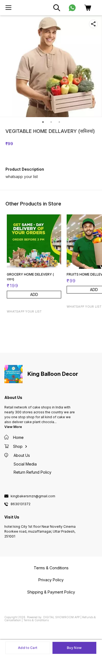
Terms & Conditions (36, 620)
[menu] (8, 8)
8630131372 (20, 504)
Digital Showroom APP (61, 617)
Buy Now (74, 648)
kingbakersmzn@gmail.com (33, 496)
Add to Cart (27, 648)
